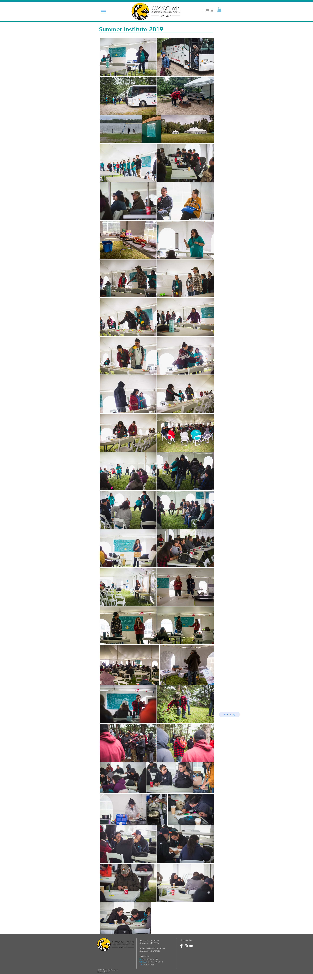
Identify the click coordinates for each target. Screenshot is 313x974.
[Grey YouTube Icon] (207, 10)
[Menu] (103, 11)
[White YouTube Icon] (191, 946)
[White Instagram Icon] (186, 946)
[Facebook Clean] (181, 946)
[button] (219, 9)
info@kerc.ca (144, 956)
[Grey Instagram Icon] (212, 10)
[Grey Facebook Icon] (203, 10)
